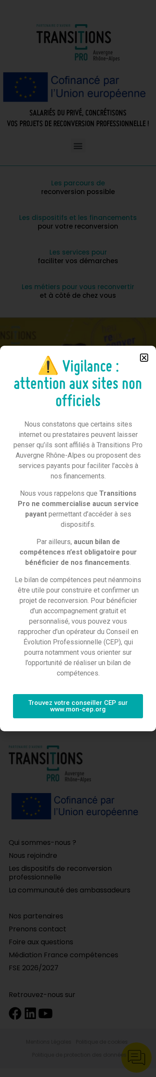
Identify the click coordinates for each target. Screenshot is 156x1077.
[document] (78, 538)
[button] (144, 357)
